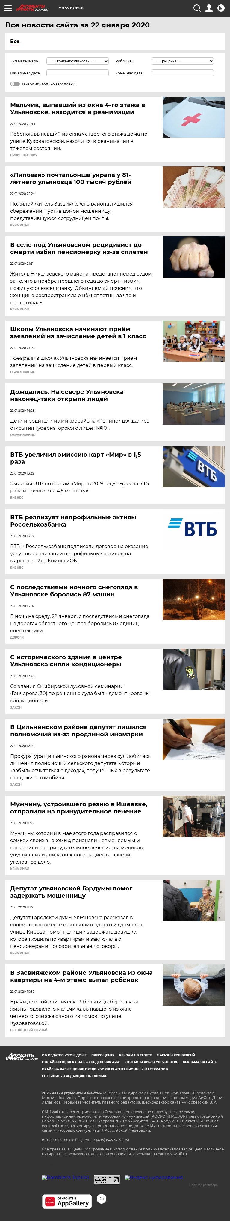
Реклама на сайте (200, 1062)
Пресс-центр (102, 1055)
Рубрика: (123, 61)
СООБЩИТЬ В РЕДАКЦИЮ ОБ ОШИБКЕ (74, 1076)
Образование (22, 372)
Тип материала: (24, 61)
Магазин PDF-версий (176, 1055)
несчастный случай (28, 1030)
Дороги (17, 637)
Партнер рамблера (203, 1185)
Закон (16, 707)
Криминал (19, 225)
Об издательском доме (64, 1055)
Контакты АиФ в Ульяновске (151, 1062)
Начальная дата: (25, 73)
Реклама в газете (135, 1055)
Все (14, 41)
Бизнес (16, 497)
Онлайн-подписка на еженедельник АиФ (81, 1062)
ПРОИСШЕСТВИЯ (23, 155)
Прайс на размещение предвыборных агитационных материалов (105, 1069)
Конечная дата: (129, 73)
